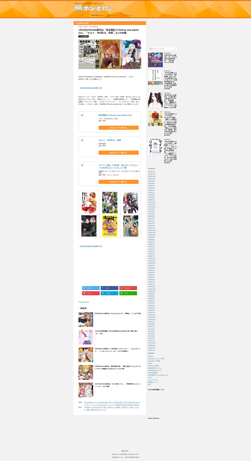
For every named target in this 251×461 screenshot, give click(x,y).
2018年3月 (151, 307)
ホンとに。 (125, 451)
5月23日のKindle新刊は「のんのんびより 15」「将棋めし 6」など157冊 (118, 313)
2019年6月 (151, 272)
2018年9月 (151, 293)
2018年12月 (152, 286)
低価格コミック (153, 382)
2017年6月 (151, 329)
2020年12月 (152, 230)
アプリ (150, 377)
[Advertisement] (94, 269)
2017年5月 (151, 331)
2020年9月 (151, 237)
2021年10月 (152, 206)
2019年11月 (151, 260)
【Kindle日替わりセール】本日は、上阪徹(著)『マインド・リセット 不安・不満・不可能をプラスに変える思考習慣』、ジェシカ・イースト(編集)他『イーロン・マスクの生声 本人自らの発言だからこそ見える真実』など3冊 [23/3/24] (170, 152)
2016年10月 (152, 347)
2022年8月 (151, 183)
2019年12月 (152, 258)
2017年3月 (151, 336)
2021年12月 (152, 202)
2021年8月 (151, 211)
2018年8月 (151, 296)
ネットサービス (153, 379)
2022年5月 (151, 190)
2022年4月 (151, 192)
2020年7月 (151, 242)
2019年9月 (151, 265)
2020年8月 (151, 239)
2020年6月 (151, 244)
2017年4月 (151, 333)
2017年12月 (152, 314)
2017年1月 (151, 340)
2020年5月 (151, 246)
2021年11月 (151, 204)
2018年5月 (151, 303)
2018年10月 (152, 291)
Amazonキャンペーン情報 (156, 358)
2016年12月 (152, 343)
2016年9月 (151, 350)
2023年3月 (151, 171)
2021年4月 (151, 221)
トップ (81, 15)
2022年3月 (151, 195)
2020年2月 (151, 253)
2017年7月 (151, 326)
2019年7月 (151, 270)
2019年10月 (152, 263)
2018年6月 (151, 300)
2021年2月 (151, 225)
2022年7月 (151, 185)
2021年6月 (151, 216)
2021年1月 (151, 228)
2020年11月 (151, 232)
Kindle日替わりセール (97, 15)
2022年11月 (151, 176)
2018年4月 (151, 305)
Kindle (150, 363)
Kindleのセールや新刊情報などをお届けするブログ (125, 454)
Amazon (150, 356)
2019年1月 (151, 284)
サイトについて (112, 15)
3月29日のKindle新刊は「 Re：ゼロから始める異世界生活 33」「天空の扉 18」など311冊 (170, 58)
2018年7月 (151, 298)
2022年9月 (151, 181)
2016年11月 (151, 345)
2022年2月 (151, 197)
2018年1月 (151, 312)
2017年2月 (151, 338)
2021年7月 (151, 214)
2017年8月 (151, 324)
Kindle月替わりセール (154, 370)
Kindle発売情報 (84, 302)
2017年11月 (151, 317)
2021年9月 (151, 209)
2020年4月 (151, 249)
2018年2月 (151, 310)
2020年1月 (151, 256)
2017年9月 (151, 322)
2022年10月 (152, 178)
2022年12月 (152, 174)
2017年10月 (152, 319)
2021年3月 (151, 223)
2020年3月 (151, 251)
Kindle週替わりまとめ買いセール (158, 375)
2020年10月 (152, 235)
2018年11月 (151, 289)
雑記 (149, 384)
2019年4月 (151, 277)
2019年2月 (151, 282)
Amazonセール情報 (154, 361)
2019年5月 (151, 275)
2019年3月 (151, 279)
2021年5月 (151, 218)
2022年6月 (151, 188)
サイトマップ (128, 15)
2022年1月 (151, 199)
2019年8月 (151, 268)
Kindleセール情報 (153, 365)
